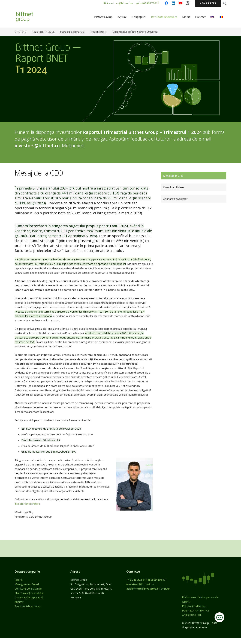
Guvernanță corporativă (29, 597)
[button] (224, 3)
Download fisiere (173, 187)
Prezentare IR (98, 31)
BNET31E (20, 31)
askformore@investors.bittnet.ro (148, 588)
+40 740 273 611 (136, 579)
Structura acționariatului (29, 593)
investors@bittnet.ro (37, 145)
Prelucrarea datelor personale (200, 597)
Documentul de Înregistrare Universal (135, 31)
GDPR (185, 601)
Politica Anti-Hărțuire (194, 606)
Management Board (27, 584)
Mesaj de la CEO (173, 175)
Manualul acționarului (72, 31)
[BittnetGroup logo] (29, 17)
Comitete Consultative (28, 588)
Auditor (19, 602)
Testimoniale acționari (28, 606)
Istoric (19, 579)
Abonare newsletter (175, 198)
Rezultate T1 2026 (43, 31)
